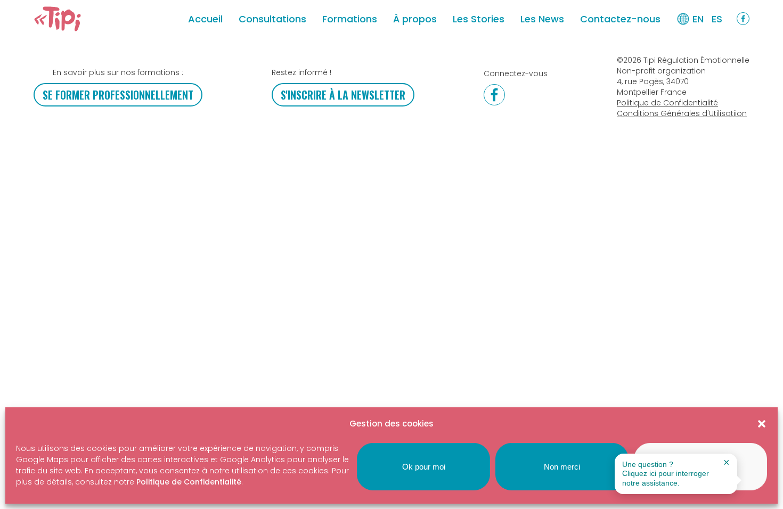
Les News (542, 19)
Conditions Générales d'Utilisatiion (682, 113)
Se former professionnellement (118, 95)
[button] (761, 423)
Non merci (562, 466)
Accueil (205, 19)
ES (717, 19)
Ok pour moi (423, 466)
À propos (415, 19)
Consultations (272, 19)
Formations (349, 19)
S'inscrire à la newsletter (343, 95)
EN (698, 19)
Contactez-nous (620, 19)
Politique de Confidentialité (188, 482)
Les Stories (478, 19)
